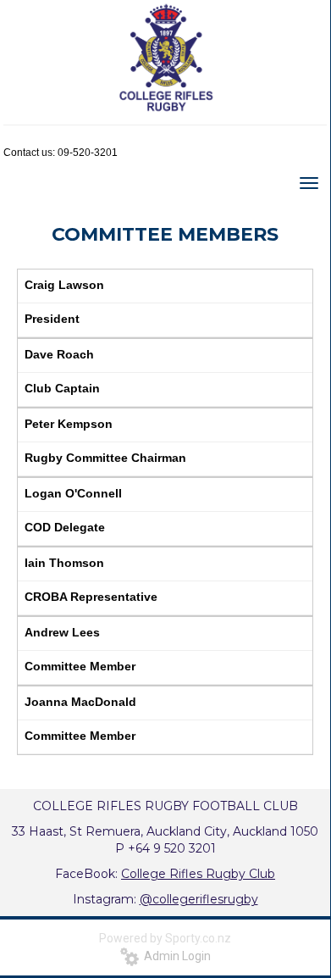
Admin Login (175, 956)
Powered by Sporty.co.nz (165, 938)
